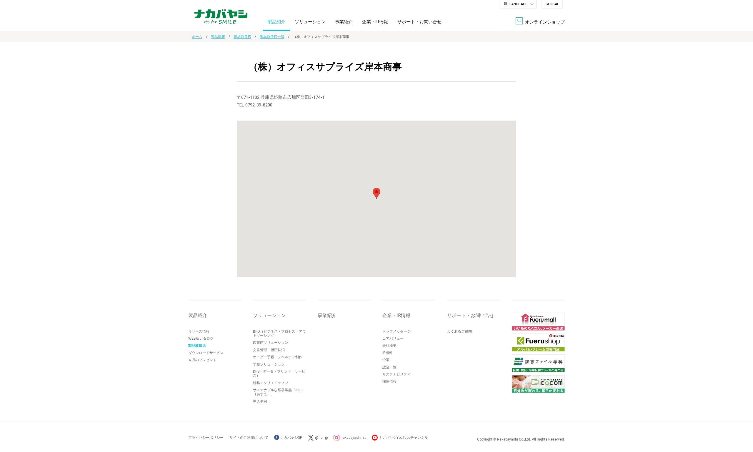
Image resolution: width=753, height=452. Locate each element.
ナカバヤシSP (290, 438)
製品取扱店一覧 (272, 37)
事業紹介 (344, 21)
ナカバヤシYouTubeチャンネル (403, 438)
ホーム (197, 37)
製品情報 (218, 37)
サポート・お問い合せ (419, 21)
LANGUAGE (518, 4)
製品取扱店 (242, 37)
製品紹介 (276, 21)
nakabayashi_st (353, 438)
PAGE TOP (743, 424)
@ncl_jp (321, 438)
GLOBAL (552, 4)
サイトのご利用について (248, 438)
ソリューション (310, 21)
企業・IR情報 (375, 21)
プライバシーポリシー (206, 438)
